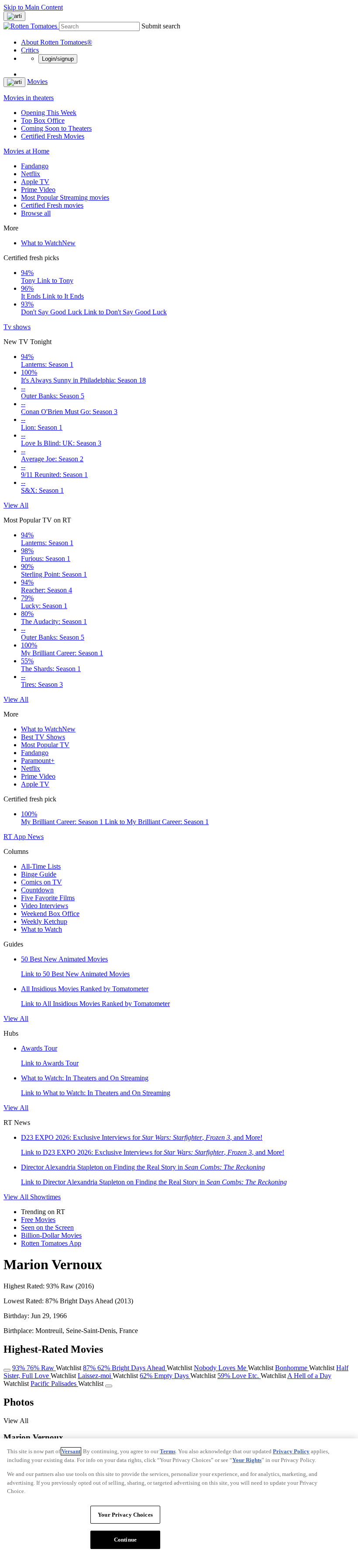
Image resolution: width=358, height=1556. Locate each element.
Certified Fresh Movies (52, 136)
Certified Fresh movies (52, 205)
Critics (30, 50)
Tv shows (17, 327)
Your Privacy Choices (125, 1514)
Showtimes (45, 1197)
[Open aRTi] (14, 16)
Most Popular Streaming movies (65, 197)
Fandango (34, 166)
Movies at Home (26, 151)
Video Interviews (44, 905)
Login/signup (58, 59)
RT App (15, 836)
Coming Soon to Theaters (56, 128)
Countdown (37, 890)
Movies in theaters (28, 97)
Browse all (36, 213)
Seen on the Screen (47, 1227)
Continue (125, 1539)
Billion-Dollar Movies (51, 1235)
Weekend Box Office (50, 913)
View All (15, 505)
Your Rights (247, 1460)
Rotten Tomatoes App (51, 1243)
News (36, 836)
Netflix (30, 174)
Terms (168, 1451)
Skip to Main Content (33, 7)
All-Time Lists (41, 866)
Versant (71, 1451)
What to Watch (48, 243)
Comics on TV (41, 882)
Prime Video (38, 189)
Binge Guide (38, 874)
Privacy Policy (291, 1451)
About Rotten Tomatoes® (56, 42)
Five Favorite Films (48, 898)
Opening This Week (48, 112)
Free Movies (38, 1219)
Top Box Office (43, 120)
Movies (37, 81)
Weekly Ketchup (44, 921)
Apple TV (35, 181)
